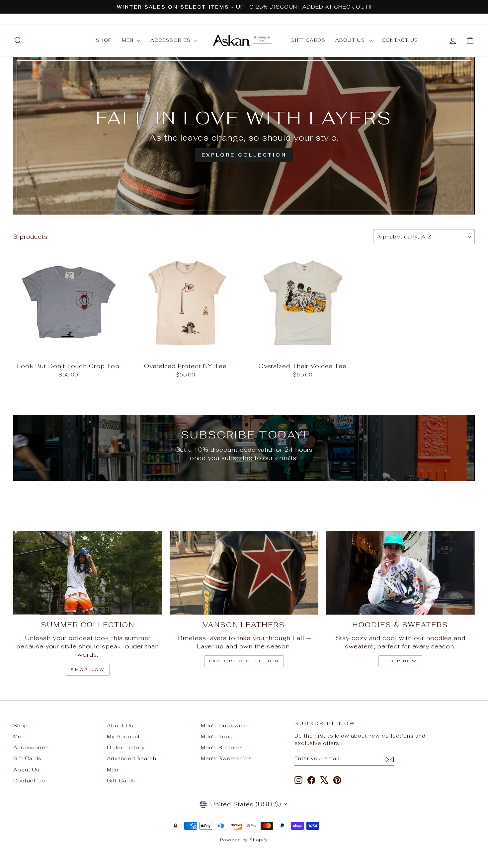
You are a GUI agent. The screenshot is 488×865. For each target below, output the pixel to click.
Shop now (88, 669)
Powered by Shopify (244, 839)
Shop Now (400, 661)
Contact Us (400, 40)
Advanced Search (131, 758)
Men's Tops (217, 736)
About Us (351, 40)
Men (129, 40)
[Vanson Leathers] (244, 573)
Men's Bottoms (222, 747)
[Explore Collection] (244, 136)
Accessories (171, 40)
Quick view (68, 351)
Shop (104, 40)
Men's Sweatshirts (226, 758)
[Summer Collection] (87, 573)
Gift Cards (307, 40)
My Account (123, 736)
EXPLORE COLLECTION (244, 661)
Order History (126, 747)
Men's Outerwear (224, 725)
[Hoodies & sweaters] (400, 573)
